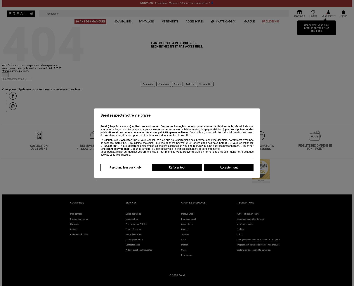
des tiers (222, 139)
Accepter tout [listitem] (229, 167)
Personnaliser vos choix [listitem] (125, 167)
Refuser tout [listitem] (177, 167)
